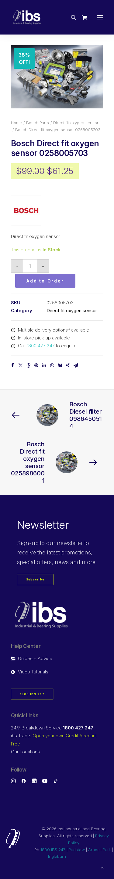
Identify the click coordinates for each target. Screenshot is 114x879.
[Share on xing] (67, 365)
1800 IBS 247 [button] (32, 694)
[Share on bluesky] (60, 365)
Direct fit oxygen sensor (75, 122)
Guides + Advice (35, 658)
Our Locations (25, 752)
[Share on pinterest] (36, 365)
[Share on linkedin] (44, 365)
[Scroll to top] (102, 867)
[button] (100, 17)
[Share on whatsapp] (52, 365)
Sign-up (28, 543)
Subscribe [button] (35, 579)
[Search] (70, 17)
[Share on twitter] (20, 365)
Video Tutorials (33, 672)
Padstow (77, 849)
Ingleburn (57, 856)
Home (16, 122)
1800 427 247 (41, 346)
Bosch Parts (37, 122)
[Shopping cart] (81, 17)
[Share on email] (75, 365)
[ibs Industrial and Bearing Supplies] (27, 17)
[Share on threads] (28, 365)
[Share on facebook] (12, 365)
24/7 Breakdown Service (52, 728)
